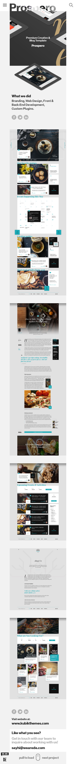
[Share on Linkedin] (26, 117)
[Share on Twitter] (20, 117)
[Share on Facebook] (14, 117)
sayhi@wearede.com (28, 748)
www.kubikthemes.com (30, 723)
